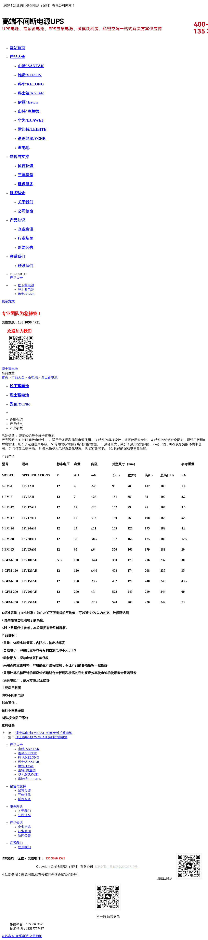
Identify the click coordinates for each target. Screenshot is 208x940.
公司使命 (25, 211)
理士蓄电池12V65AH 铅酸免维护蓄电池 (43, 733)
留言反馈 (25, 166)
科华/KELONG (31, 84)
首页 (5, 377)
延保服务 (25, 184)
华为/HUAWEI (30, 120)
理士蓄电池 (26, 289)
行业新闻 (25, 238)
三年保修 (25, 175)
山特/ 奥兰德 (28, 111)
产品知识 (17, 220)
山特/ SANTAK (31, 66)
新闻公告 (25, 247)
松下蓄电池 (26, 285)
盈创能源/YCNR (32, 138)
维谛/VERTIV (30, 75)
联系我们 (17, 256)
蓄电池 (23, 148)
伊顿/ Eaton (28, 102)
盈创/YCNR (26, 293)
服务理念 (17, 193)
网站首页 (17, 48)
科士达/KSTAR (31, 93)
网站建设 (162, 878)
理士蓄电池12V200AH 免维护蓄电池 (41, 737)
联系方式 (8, 301)
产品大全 (17, 57)
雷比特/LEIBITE (32, 129)
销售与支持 (19, 156)
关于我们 (25, 202)
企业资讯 (25, 229)
